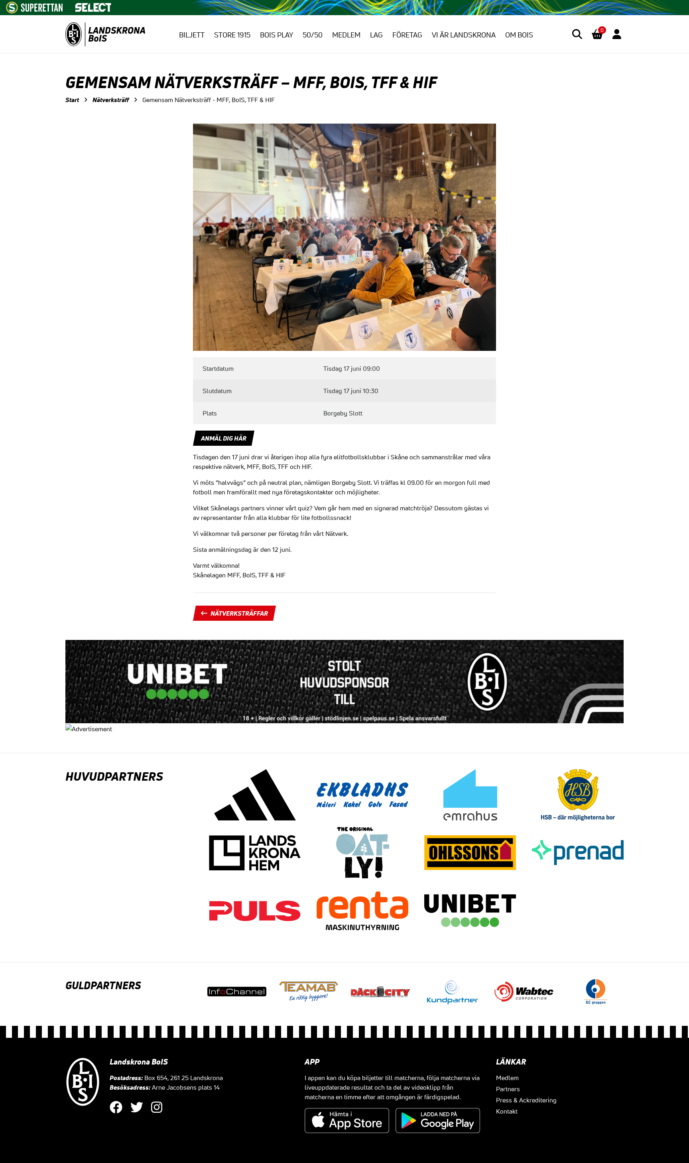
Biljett (192, 34)
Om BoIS (519, 34)
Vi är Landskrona (464, 34)
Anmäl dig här (223, 438)
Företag (407, 34)
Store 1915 (232, 34)
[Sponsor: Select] (93, 6)
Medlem (346, 34)
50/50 (313, 34)
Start (72, 99)
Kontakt (507, 1111)
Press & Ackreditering (526, 1100)
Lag (376, 34)
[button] (577, 34)
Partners (508, 1089)
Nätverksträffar (239, 613)
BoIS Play (276, 34)
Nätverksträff (111, 99)
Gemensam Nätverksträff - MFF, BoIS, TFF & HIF (208, 100)
